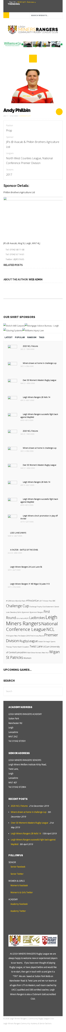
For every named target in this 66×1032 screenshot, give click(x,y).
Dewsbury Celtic (15, 612)
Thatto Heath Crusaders (20, 647)
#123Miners (10, 601)
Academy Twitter (18, 911)
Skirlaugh (46, 641)
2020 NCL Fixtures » (26, 2)
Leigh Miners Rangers (31, 620)
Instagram (24, 7)
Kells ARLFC (24, 618)
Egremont (25, 612)
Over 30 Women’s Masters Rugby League (39, 380)
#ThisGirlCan (32, 600)
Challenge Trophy (35, 607)
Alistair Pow (47, 601)
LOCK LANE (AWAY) (18, 532)
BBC (53, 601)
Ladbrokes (37, 617)
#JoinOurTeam (20, 601)
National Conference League (32, 626)
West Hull (45, 652)
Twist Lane (36, 646)
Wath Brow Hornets (34, 652)
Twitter (14, 7)
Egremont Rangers (36, 612)
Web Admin (35, 279)
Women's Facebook (19, 885)
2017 (41, 601)
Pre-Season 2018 (24, 636)
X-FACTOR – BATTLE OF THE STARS (24, 549)
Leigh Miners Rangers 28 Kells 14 (36, 397)
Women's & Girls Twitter (21, 892)
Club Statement (48, 607)
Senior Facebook (17, 866)
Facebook (19, 7)
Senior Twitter (17, 873)
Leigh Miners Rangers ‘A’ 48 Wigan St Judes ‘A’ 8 (30, 584)
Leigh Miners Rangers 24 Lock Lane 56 (26, 566)
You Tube (9, 7)
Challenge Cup (17, 605)
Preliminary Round (37, 636)
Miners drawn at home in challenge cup (39, 363)
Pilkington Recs (11, 636)
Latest (9, 337)
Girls (18, 618)
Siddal (40, 641)
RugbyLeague (28, 641)
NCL (50, 629)
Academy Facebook (19, 904)
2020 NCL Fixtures (30, 346)
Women (27, 658)
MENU (6, 15)
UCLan (46, 646)
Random (31, 337)
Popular (20, 337)
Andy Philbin (16, 110)
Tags (41, 337)
